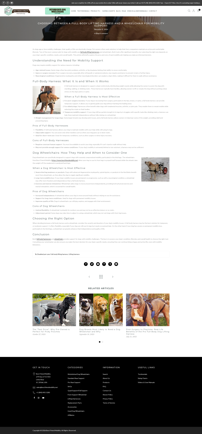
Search (105, 374)
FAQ (104, 386)
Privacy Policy (108, 399)
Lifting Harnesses (74, 399)
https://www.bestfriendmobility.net (65, 160)
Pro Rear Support (74, 382)
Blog (97, 33)
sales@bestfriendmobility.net (47, 387)
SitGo (70, 386)
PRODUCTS (95, 11)
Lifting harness (74, 254)
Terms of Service (109, 403)
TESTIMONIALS (83, 11)
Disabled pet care (43, 254)
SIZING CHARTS (108, 11)
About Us (106, 378)
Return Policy (108, 395)
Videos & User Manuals (146, 382)
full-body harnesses (44, 239)
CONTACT (153, 11)
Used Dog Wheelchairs (76, 411)
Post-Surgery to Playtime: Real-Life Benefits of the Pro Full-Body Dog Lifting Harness (147, 331)
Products (106, 382)
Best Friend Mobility (53, 430)
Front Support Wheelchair (77, 395)
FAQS (124, 11)
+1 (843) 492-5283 (43, 392)
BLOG (118, 11)
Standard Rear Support (76, 378)
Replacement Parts (75, 403)
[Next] (167, 318)
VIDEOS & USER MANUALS (137, 11)
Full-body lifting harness (59, 254)
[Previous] (35, 318)
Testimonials (142, 374)
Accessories (72, 407)
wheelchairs (58, 239)
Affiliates (71, 415)
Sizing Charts (142, 378)
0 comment (104, 33)
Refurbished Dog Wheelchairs (79, 374)
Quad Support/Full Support (77, 391)
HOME (73, 11)
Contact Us (107, 391)
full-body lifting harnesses (89, 52)
